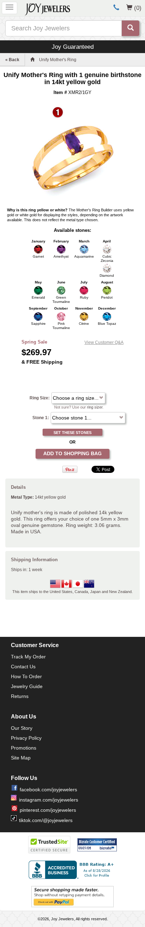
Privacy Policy (26, 738)
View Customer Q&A (104, 342)
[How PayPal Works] (72, 896)
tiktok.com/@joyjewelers (45, 820)
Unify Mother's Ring (57, 59)
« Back (12, 59)
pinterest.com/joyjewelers (48, 810)
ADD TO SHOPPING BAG (72, 453)
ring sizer (94, 407)
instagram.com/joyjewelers (48, 800)
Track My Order (28, 656)
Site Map (21, 758)
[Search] (130, 28)
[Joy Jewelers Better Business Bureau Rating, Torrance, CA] (72, 870)
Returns (20, 696)
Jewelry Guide (27, 686)
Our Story (21, 728)
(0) (137, 7)
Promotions (23, 748)
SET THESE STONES (72, 432)
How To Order (26, 676)
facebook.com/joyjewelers (48, 789)
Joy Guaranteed (73, 46)
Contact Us (23, 666)
